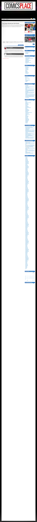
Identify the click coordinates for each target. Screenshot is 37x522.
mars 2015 (26, 230)
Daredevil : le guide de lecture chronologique (30, 134)
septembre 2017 (27, 209)
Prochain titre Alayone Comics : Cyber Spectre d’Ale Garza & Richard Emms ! (30, 150)
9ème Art (26, 48)
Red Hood (26, 153)
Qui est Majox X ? (31, 146)
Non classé (26, 117)
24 (25, 278)
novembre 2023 (27, 173)
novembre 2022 (27, 181)
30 (34, 278)
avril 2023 (26, 178)
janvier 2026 (26, 160)
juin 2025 (26, 164)
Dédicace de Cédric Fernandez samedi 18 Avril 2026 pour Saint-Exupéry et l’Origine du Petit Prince (30, 132)
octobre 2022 (26, 182)
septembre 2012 (27, 251)
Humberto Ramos (27, 110)
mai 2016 (26, 220)
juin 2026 (26, 157)
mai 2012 (26, 254)
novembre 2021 (27, 190)
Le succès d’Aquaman (31, 153)
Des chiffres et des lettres (28, 107)
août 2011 (26, 260)
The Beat (26, 81)
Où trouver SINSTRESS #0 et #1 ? (28, 135)
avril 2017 (26, 212)
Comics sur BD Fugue (27, 57)
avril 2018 (26, 204)
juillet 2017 (26, 210)
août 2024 (26, 168)
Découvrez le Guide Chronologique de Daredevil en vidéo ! (29, 128)
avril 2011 (26, 263)
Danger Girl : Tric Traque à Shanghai (31, 145)
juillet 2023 (26, 176)
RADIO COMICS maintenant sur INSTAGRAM (30, 130)
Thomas (15, 41)
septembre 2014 (27, 234)
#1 (7, 47)
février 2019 (26, 197)
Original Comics (27, 61)
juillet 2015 (26, 227)
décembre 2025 (27, 161)
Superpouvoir (26, 73)
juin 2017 (26, 211)
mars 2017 (26, 213)
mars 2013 (26, 247)
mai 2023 (26, 177)
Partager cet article (4, 42)
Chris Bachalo (26, 85)
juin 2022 (26, 185)
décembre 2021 (27, 189)
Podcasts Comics (27, 119)
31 (25, 279)
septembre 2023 (27, 174)
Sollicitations (26, 121)
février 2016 (26, 222)
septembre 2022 (27, 183)
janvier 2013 (26, 248)
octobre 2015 (26, 225)
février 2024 (26, 171)
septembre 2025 (27, 163)
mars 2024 (26, 170)
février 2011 (26, 264)
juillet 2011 (26, 261)
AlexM (26, 148)
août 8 (26, 268)
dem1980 (26, 149)
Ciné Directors (26, 52)
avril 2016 (26, 221)
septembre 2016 (27, 217)
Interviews (26, 111)
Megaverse (26, 71)
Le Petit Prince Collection (28, 60)
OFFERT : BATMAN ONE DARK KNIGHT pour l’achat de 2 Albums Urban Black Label (30, 137)
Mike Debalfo (26, 91)
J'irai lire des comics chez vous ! (28, 112)
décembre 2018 (27, 198)
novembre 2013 (27, 241)
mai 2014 (26, 237)
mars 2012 (26, 255)
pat (25, 145)
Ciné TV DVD (26, 104)
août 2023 (26, 175)
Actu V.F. (26, 101)
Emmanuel (11, 47)
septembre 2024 (27, 167)
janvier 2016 (26, 223)
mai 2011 (26, 262)
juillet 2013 (26, 244)
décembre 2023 (27, 172)
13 (30, 276)
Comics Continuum (27, 78)
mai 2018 (26, 203)
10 (25, 276)
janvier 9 (26, 267)
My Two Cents (26, 116)
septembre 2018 (27, 200)
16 (34, 276)
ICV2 (25, 79)
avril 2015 (26, 229)
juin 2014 (26, 236)
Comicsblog (26, 68)
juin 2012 (26, 253)
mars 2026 (26, 159)
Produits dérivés (27, 120)
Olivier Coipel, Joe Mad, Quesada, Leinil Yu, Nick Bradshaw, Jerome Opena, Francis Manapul (29, 93)
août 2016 (26, 218)
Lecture (26, 115)
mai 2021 (26, 194)
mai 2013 (26, 245)
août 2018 (26, 201)
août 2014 (26, 235)
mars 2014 (26, 238)
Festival (26, 108)
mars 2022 (26, 187)
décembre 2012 (27, 249)
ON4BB (26, 143)
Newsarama (26, 80)
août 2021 (26, 192)
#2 (7, 53)
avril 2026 (26, 158)
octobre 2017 (26, 208)
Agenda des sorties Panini (28, 102)
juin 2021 (26, 193)
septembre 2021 (27, 191)
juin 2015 (26, 228)
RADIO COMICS (27, 72)
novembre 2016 (27, 216)
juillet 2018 (26, 202)
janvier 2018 (26, 206)
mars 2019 (26, 196)
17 (25, 277)
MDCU (26, 70)
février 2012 (26, 256)
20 (30, 277)
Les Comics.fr (26, 69)
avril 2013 (26, 246)
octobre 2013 (26, 242)
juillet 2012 (26, 252)
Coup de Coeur (27, 106)
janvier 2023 (26, 180)
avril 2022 (26, 186)
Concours (26, 105)
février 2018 (26, 205)
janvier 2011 (26, 265)
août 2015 (26, 226)
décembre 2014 (27, 232)
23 (34, 277)
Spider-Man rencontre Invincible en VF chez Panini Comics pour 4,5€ (30, 133)
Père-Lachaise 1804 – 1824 (28, 62)
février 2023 (26, 179)
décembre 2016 (27, 215)
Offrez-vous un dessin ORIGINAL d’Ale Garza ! (29, 152)
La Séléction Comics (27, 114)
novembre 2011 (27, 258)
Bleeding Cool (26, 77)
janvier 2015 (26, 231)
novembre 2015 (27, 224)
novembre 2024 (27, 166)
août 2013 (26, 243)
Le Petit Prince (26, 59)
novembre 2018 (27, 199)
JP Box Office (26, 53)
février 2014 (26, 239)
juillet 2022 (26, 184)
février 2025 (26, 165)
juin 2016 (26, 219)
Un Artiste (26, 122)
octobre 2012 (26, 250)
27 (30, 278)
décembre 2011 (27, 257)
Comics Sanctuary (27, 67)
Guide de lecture (27, 109)
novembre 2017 (27, 207)
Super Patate (26, 146)
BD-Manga (26, 103)
